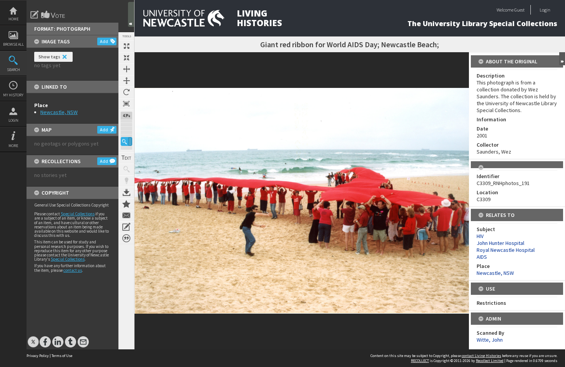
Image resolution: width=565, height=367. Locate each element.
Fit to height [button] (126, 80)
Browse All (13, 44)
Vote (53, 14)
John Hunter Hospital (500, 243)
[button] (126, 141)
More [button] (13, 145)
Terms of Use (62, 355)
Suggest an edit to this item (34, 14)
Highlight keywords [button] (126, 181)
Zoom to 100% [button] (126, 103)
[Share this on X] (33, 338)
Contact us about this (126, 215)
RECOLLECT (420, 360)
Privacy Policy (38, 355)
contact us (72, 270)
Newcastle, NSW (59, 112)
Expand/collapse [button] (562, 58)
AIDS (482, 256)
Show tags (49, 57)
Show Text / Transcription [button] (126, 158)
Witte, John (490, 339)
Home (13, 19)
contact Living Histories (481, 355)
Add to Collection (126, 204)
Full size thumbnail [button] (126, 46)
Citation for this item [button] (126, 238)
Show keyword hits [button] (126, 169)
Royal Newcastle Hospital (506, 249)
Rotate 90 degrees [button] (126, 92)
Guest (519, 10)
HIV (480, 236)
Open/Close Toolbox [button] (131, 14)
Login (13, 120)
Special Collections (78, 214)
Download (126, 192)
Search (13, 69)
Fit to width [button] (126, 69)
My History (13, 95)
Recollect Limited (490, 360)
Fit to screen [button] (126, 57)
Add (104, 41)
